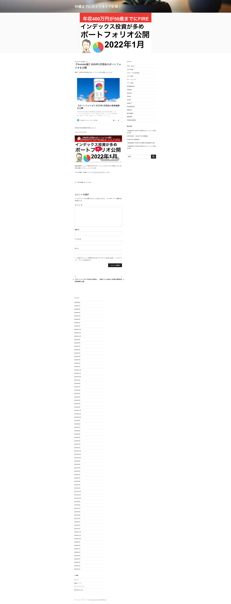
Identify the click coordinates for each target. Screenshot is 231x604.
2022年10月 (77, 457)
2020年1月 (77, 569)
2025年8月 (77, 343)
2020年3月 (77, 562)
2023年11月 (77, 414)
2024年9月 (77, 380)
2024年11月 (77, 373)
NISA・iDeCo (131, 66)
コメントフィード (79, 586)
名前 (77, 229)
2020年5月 (77, 555)
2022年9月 (77, 461)
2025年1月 (77, 366)
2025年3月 (77, 360)
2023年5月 (77, 434)
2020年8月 (77, 545)
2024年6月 (77, 390)
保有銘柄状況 (131, 86)
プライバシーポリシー (80, 600)
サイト (77, 248)
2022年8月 (77, 464)
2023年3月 (77, 441)
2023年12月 (77, 410)
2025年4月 (77, 356)
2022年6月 (77, 471)
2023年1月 (77, 447)
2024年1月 (77, 407)
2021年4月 (77, 518)
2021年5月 (77, 515)
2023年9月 (77, 420)
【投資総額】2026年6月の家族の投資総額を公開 (141, 143)
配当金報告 (130, 113)
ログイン (76, 579)
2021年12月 (77, 491)
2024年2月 (77, 403)
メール (78, 239)
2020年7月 (77, 549)
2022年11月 (77, 454)
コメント (78, 205)
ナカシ (86, 61)
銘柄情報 (129, 116)
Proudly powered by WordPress (97, 600)
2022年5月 (77, 474)
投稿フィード (78, 583)
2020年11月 (77, 535)
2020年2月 (77, 565)
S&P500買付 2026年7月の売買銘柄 (137, 136)
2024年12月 (77, 370)
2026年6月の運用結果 (133, 139)
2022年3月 (77, 481)
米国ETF (129, 103)
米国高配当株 (131, 106)
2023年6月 (77, 430)
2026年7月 (77, 306)
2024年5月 (77, 393)
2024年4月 (77, 397)
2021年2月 (77, 525)
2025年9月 (77, 339)
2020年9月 (77, 542)
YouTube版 (80, 182)
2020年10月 (77, 538)
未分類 (129, 99)
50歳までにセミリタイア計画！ (98, 6)
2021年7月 (77, 508)
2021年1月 (77, 528)
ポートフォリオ (87, 182)
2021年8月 (77, 505)
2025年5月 (77, 353)
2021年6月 (77, 511)
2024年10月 (77, 376)
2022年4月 (77, 478)
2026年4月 (77, 316)
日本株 (129, 96)
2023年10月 (77, 417)
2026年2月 (77, 322)
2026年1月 (77, 326)
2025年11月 (77, 333)
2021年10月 (77, 498)
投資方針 (129, 93)
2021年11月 (77, 495)
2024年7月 (77, 386)
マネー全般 (130, 83)
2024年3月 (77, 400)
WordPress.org (78, 590)
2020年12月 (77, 532)
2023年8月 (77, 424)
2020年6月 (77, 552)
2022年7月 (77, 468)
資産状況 (129, 110)
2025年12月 (77, 329)
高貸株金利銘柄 (131, 120)
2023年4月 (77, 437)
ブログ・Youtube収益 (133, 72)
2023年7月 (77, 427)
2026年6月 (77, 309)
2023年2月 (77, 444)
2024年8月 (77, 383)
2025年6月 (77, 349)
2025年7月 (77, 346)
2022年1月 (77, 488)
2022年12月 (77, 451)
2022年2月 (77, 484)
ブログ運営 (130, 76)
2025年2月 (77, 363)
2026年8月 (77, 302)
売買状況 (129, 89)
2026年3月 (77, 319)
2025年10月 (77, 336)
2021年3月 (77, 522)
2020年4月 (77, 559)
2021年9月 (77, 501)
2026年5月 (77, 312)
